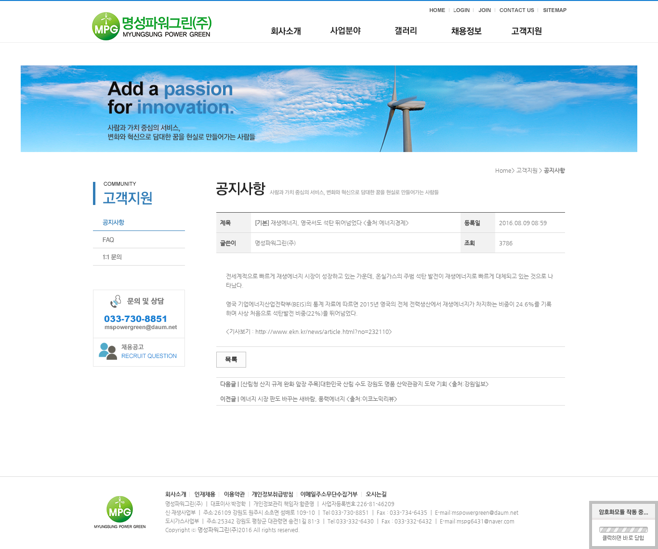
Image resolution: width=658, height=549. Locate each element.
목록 (231, 359)
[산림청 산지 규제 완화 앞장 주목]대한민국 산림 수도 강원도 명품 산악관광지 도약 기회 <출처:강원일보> (364, 384)
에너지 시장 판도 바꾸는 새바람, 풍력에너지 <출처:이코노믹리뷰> (318, 399)
